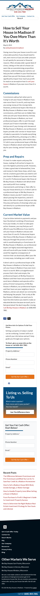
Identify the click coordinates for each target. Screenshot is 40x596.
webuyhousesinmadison (15, 48)
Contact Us (30, 16)
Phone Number (11, 359)
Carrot (35, 588)
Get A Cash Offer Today (10, 532)
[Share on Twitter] (9, 318)
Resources (5, 546)
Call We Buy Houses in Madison (14, 308)
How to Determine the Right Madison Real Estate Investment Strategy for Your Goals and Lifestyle (19, 506)
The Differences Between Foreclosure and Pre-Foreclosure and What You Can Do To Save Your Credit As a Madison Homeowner (19, 479)
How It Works (6, 538)
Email (8, 367)
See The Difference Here (20, 412)
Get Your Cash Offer (8, 16)
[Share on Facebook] (4, 318)
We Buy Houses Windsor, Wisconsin (15, 570)
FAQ (3, 540)
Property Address (13, 351)
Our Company (20, 16)
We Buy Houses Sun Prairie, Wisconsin (16, 563)
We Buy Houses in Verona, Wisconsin (15, 567)
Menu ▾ (20, 18)
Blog (3, 552)
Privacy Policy (7, 549)
